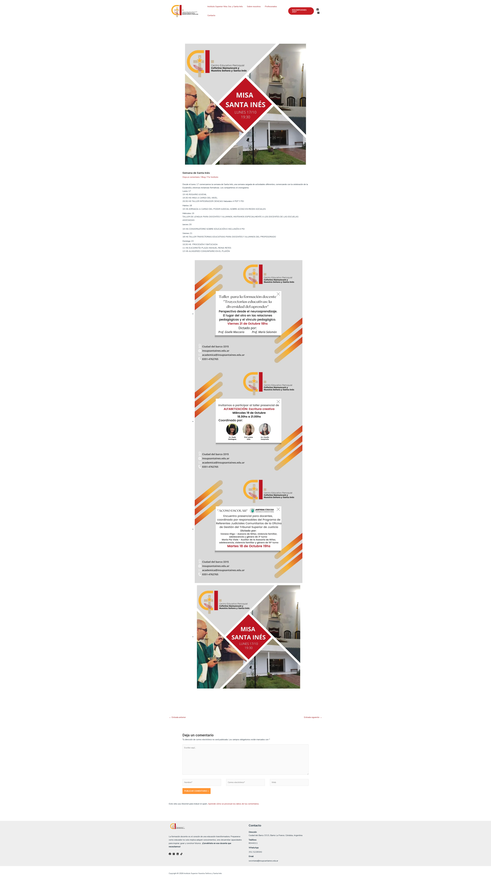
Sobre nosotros (254, 6)
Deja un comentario (191, 177)
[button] (301, 11)
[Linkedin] (177, 854)
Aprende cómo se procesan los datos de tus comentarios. (233, 803)
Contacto (211, 15)
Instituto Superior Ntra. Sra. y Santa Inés (225, 6)
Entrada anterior (177, 717)
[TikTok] (181, 854)
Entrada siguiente (313, 717)
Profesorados (271, 6)
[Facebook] (317, 9)
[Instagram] (318, 13)
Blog (203, 177)
